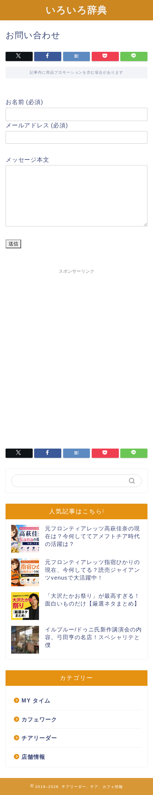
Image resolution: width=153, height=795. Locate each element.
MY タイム (36, 700)
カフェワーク (39, 719)
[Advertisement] (76, 354)
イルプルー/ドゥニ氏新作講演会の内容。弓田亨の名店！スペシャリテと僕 (93, 637)
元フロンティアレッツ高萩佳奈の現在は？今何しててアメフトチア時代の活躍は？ (92, 536)
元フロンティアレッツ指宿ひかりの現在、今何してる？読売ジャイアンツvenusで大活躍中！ (92, 570)
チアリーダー (39, 738)
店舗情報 (33, 757)
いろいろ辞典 (76, 10)
